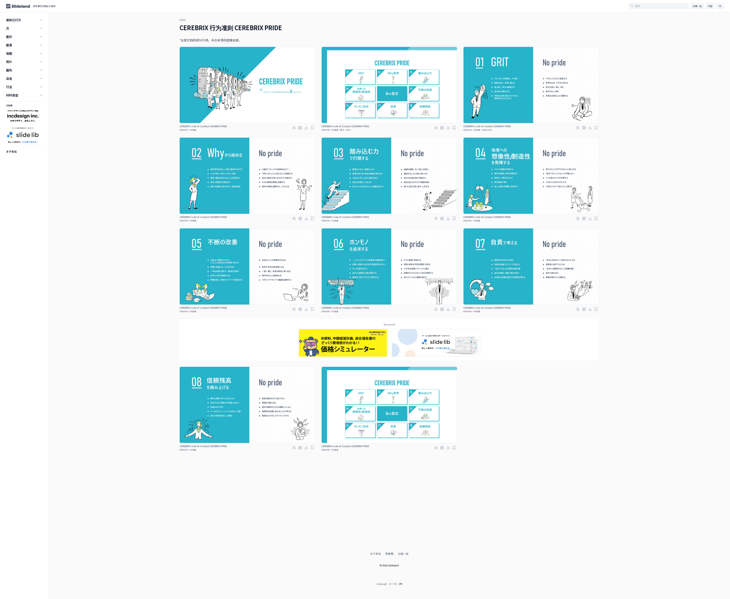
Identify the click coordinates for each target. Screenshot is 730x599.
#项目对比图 (486, 129)
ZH (400, 583)
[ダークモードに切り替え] (720, 6)
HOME (182, 19)
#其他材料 (183, 129)
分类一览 (697, 6)
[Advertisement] (389, 524)
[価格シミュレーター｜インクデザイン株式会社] (343, 343)
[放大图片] (294, 128)
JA (390, 583)
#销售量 (192, 129)
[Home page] (18, 6)
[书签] (312, 128)
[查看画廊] (300, 128)
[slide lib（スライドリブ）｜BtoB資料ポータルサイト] (436, 343)
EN (395, 583)
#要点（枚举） (345, 129)
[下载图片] (306, 128)
